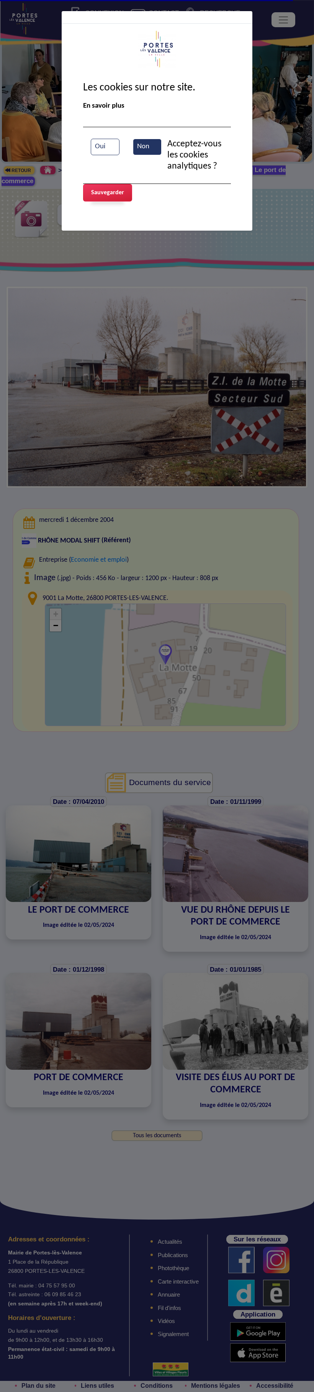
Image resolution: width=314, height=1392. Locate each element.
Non (143, 146)
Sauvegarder (107, 193)
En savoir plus (103, 106)
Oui (100, 146)
